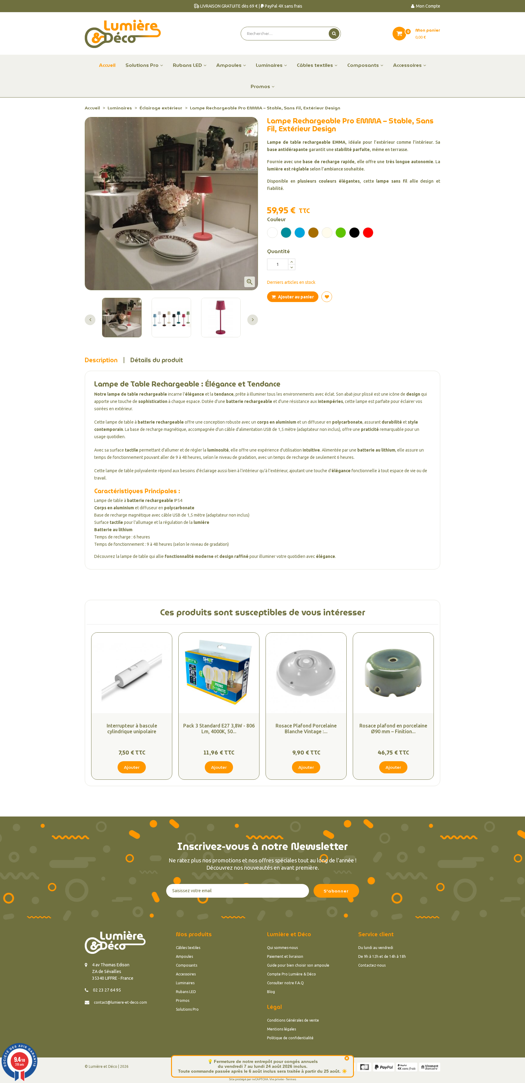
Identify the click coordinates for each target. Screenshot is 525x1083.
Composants (186, 965)
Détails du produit (156, 360)
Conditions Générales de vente (293, 1020)
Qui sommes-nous (282, 948)
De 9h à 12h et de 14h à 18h (382, 956)
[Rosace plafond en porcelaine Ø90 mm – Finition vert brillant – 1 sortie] (393, 673)
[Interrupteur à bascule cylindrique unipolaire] (131, 673)
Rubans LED (186, 992)
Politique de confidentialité (290, 1038)
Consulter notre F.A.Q (285, 983)
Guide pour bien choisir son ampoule (298, 965)
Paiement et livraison (285, 956)
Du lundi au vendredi (375, 948)
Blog (271, 992)
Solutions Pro (187, 1009)
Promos (182, 1000)
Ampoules (184, 956)
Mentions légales (281, 1029)
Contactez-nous (372, 965)
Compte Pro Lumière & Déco (291, 974)
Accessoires (186, 974)
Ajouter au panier (295, 296)
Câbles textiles (188, 948)
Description (101, 360)
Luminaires (185, 983)
